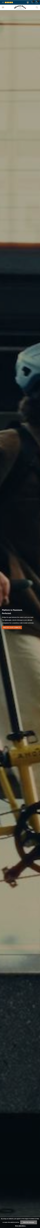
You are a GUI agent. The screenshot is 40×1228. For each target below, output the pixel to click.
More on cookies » (20, 1226)
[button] (3, 7)
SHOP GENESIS (20, 623)
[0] (36, 2)
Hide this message (28, 1222)
